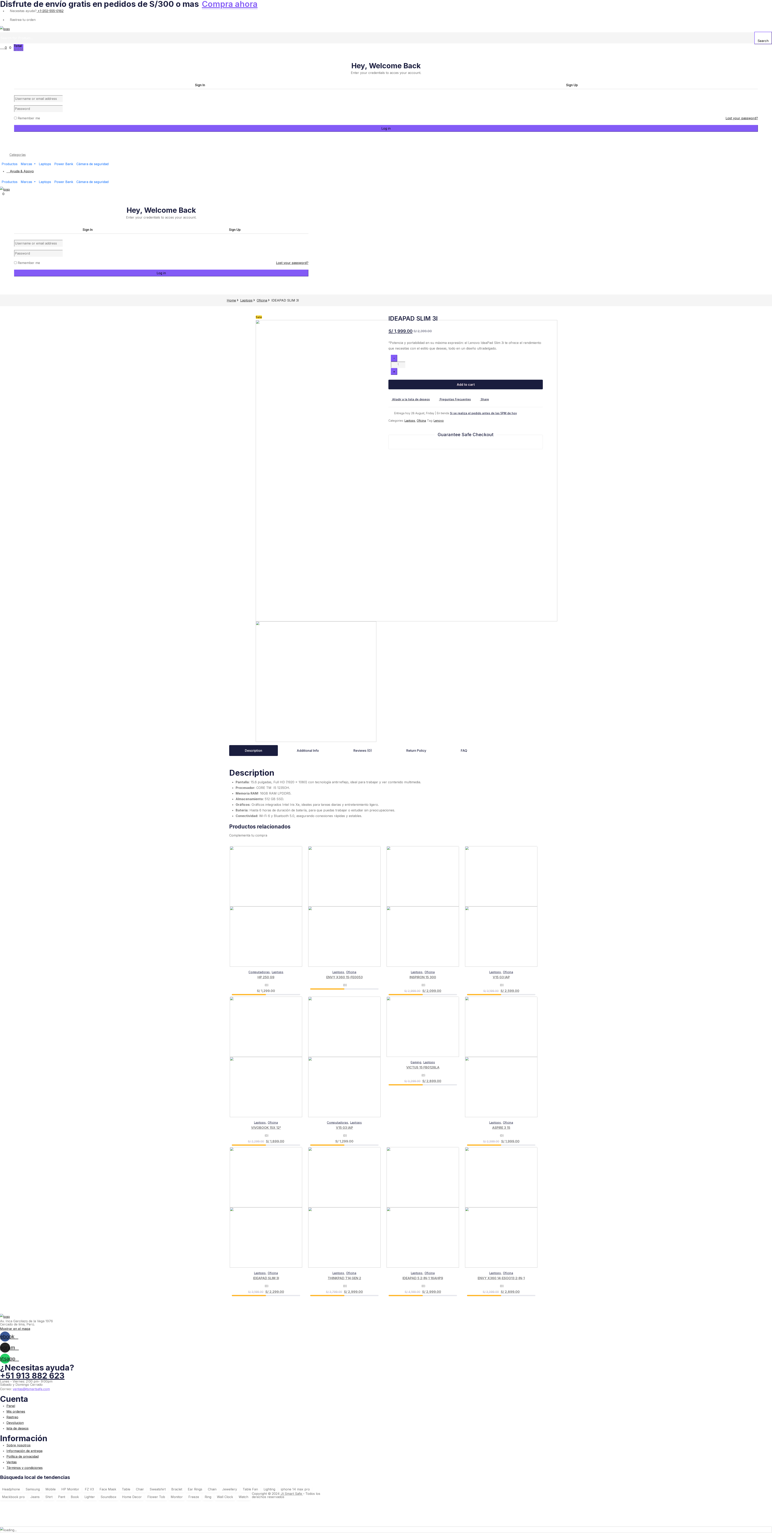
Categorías (17, 155)
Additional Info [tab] (308, 751)
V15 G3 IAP (501, 977)
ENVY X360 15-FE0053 (344, 977)
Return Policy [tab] (416, 751)
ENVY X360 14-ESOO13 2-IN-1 (501, 1278)
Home (231, 300)
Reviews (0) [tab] (362, 751)
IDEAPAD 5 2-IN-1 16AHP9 (422, 1278)
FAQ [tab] (464, 751)
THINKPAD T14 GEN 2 (344, 1278)
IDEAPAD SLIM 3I (266, 1278)
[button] (483, 399)
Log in (386, 128)
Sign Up (572, 85)
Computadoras (259, 972)
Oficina (262, 300)
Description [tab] (253, 751)
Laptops (246, 300)
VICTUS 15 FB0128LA (422, 1067)
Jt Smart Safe (292, 1494)
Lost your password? (742, 118)
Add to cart (466, 384)
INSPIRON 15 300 (423, 977)
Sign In (200, 85)
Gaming (416, 1062)
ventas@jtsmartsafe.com (31, 1389)
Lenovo (439, 420)
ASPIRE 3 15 (501, 1128)
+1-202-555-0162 (50, 11)
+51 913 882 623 (32, 1376)
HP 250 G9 (266, 977)
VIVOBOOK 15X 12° (266, 1128)
